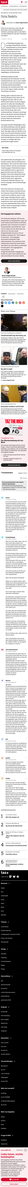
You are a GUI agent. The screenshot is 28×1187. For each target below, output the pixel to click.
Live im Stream (5, 1073)
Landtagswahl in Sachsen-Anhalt (10, 934)
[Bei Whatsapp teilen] (16, 303)
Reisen (3, 1117)
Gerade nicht (19, 1150)
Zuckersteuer (5, 926)
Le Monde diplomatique (8, 1101)
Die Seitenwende (6, 961)
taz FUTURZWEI (5, 1097)
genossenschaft (5, 984)
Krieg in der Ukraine (6, 938)
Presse (3, 969)
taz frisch (3, 1046)
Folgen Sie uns (4, 876)
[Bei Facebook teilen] (13, 303)
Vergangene (4, 1077)
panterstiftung (5, 996)
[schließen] (25, 1150)
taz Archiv (4, 1105)
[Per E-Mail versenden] (2, 303)
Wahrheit (3, 915)
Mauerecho (4, 1023)
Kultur (2, 899)
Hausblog (4, 957)
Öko (2, 892)
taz (5, 872)
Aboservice (4, 1144)
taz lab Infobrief (5, 1054)
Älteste (25, 473)
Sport (2, 903)
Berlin (2, 907)
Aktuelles (3, 954)
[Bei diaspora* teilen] (20, 303)
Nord (2, 911)
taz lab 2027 (4, 1081)
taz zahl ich (4, 988)
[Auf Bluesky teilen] (9, 303)
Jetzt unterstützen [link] (14, 261)
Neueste (20, 473)
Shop (2, 1124)
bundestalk (4, 1011)
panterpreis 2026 (6, 1000)
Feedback (4, 1140)
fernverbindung (5, 1015)
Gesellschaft (4, 895)
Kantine (3, 1120)
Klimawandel (4, 942)
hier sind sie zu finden (9, 489)
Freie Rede (4, 1027)
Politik (3, 888)
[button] (26, 2)
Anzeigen (3, 1128)
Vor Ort (3, 1069)
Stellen (3, 965)
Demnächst (4, 1066)
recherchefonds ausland (8, 992)
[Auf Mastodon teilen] (6, 303)
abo (2, 981)
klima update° (5, 1019)
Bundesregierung (6, 930)
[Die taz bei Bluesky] (14, 877)
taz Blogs (3, 1093)
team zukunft (4, 1042)
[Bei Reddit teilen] (23, 303)
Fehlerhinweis (20, 293)
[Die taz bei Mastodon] (10, 877)
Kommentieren (12, 293)
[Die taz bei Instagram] (18, 877)
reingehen (4, 1031)
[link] (5, 6)
